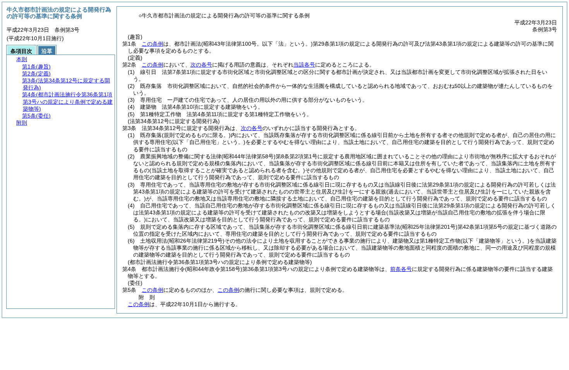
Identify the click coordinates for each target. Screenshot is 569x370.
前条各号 (401, 269)
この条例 (152, 44)
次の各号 (201, 65)
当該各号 (304, 65)
